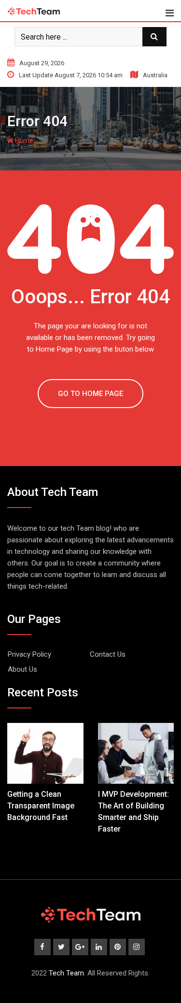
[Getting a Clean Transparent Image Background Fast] (45, 753)
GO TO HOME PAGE (90, 393)
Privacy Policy (29, 654)
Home (23, 140)
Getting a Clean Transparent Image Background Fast (40, 806)
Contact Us (107, 654)
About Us (22, 669)
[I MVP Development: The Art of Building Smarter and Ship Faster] (136, 753)
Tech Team (66, 973)
